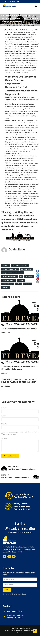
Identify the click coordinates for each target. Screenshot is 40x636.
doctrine (5, 265)
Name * (3, 408)
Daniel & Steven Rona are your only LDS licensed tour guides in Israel (19, 219)
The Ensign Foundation (20, 528)
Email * (3, 416)
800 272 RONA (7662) (14, 611)
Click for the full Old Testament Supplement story (20, 97)
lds (21, 276)
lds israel (21, 280)
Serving (20, 524)
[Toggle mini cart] (36, 1)
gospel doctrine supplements (12, 273)
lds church (29, 276)
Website (4, 424)
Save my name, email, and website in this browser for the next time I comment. (20, 433)
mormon (5, 287)
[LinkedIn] (37, 276)
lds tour (18, 284)
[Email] (37, 282)
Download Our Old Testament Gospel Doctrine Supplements (21, 90)
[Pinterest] (37, 279)
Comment (5, 438)
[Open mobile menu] (36, 6)
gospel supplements (9, 276)
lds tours (27, 284)
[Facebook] (37, 271)
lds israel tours (7, 284)
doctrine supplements (10, 269)
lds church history (8, 280)
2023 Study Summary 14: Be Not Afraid (19, 328)
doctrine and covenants (20, 265)
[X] (37, 273)
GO (7, 590)
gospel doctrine (26, 269)
